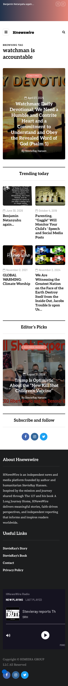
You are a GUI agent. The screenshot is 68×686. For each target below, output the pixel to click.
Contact (8, 563)
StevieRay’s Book (15, 556)
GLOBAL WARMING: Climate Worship (16, 279)
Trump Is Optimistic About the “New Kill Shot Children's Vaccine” (34, 385)
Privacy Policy (13, 570)
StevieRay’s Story (15, 548)
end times (34, 76)
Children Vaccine (34, 347)
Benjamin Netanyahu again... (18, 4)
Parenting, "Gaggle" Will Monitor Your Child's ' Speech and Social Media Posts (49, 226)
